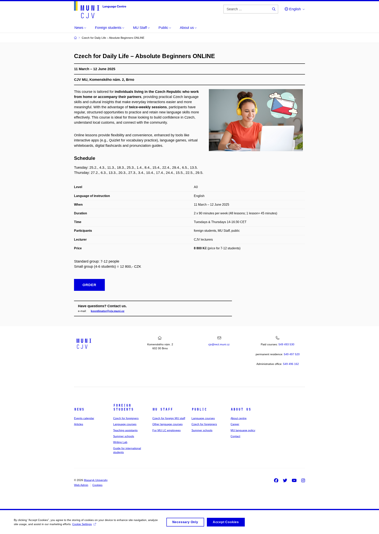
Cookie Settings (82, 524)
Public (199, 409)
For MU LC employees (166, 430)
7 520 (292, 354)
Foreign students (123, 407)
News (79, 409)
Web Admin (81, 485)
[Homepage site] (100, 9)
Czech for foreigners (126, 418)
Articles (78, 424)
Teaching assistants (125, 430)
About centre (239, 418)
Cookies (97, 485)
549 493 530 (286, 344)
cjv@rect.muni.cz (219, 344)
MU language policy (243, 430)
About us (241, 409)
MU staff (162, 409)
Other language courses (167, 424)
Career (235, 424)
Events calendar (84, 418)
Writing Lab (120, 442)
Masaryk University (96, 480)
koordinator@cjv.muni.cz (107, 311)
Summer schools (123, 436)
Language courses (124, 424)
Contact (235, 436)
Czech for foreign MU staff (168, 418)
